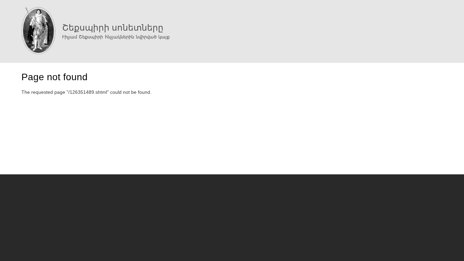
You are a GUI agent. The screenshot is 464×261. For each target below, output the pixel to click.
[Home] (38, 31)
